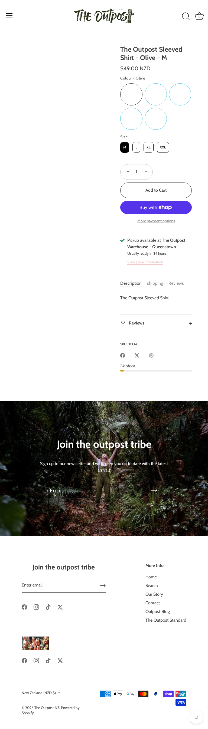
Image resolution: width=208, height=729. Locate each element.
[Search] (186, 16)
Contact (152, 602)
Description (131, 283)
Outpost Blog (157, 611)
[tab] (133, 283)
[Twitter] (60, 606)
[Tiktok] (48, 606)
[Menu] (9, 16)
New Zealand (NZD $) (39, 693)
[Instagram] (36, 606)
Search (151, 585)
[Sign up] (103, 585)
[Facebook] (24, 606)
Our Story (154, 594)
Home (151, 576)
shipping (155, 283)
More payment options (156, 220)
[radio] (131, 94)
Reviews (176, 283)
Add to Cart (156, 190)
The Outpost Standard (165, 620)
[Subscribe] (154, 490)
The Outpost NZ (46, 707)
